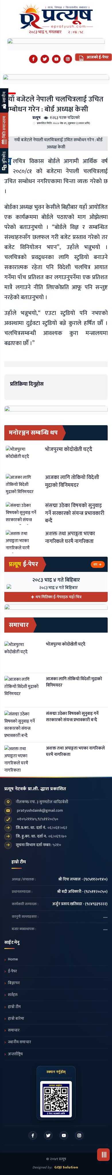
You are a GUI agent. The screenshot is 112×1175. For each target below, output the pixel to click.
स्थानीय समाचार (19, 1042)
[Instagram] (67, 59)
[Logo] (56, 14)
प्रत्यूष (36, 117)
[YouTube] (56, 59)
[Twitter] (44, 59)
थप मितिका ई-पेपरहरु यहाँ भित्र (59, 597)
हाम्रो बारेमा (16, 1018)
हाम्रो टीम (14, 1007)
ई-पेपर (12, 971)
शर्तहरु (13, 995)
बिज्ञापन (14, 983)
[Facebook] (33, 59)
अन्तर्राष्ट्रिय (15, 1054)
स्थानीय (4, 97)
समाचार (14, 1030)
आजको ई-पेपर (97, 57)
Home (13, 959)
